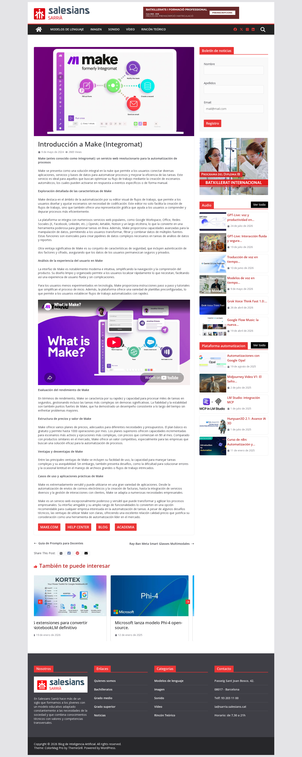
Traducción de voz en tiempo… (242, 259)
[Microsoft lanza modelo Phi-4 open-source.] (75, 577)
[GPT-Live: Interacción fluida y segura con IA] (212, 242)
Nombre (209, 64)
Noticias (100, 715)
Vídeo (130, 29)
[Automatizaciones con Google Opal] (212, 362)
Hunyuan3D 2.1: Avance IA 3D (246, 420)
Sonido (114, 29)
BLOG (103, 527)
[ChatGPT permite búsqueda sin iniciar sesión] (157, 577)
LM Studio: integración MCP (243, 400)
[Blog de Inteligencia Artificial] (39, 29)
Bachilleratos (103, 689)
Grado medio (103, 698)
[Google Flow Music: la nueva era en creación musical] (212, 326)
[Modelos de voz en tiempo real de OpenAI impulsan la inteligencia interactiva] (212, 284)
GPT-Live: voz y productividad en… (240, 217)
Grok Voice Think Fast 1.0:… (247, 301)
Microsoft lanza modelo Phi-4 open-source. (74, 625)
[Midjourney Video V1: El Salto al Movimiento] (212, 383)
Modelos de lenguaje (67, 29)
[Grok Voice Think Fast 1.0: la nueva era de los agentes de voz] (212, 305)
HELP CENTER (78, 527)
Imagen (96, 29)
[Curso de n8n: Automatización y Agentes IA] (212, 446)
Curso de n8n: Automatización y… (241, 441)
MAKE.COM (49, 527)
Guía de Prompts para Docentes (60, 543)
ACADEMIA (125, 527)
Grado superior (104, 707)
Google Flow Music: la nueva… (243, 322)
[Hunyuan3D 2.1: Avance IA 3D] (212, 425)
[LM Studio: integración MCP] (212, 404)
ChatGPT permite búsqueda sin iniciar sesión (152, 625)
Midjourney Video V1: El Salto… (244, 379)
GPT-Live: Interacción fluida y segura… (247, 238)
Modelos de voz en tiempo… (241, 280)
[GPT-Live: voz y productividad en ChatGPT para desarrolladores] (212, 221)
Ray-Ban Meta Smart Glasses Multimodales (159, 544)
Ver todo (259, 204)
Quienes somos (105, 681)
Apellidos (210, 83)
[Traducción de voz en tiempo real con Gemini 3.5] (212, 263)
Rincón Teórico (153, 29)
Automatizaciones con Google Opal (243, 357)
